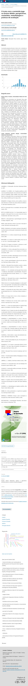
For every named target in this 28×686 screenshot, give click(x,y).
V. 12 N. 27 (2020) (13, 4)
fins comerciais (9, 498)
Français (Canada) (6, 521)
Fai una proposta (6, 509)
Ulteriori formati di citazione (8, 469)
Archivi (7, 4)
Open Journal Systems (7, 554)
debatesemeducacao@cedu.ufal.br (14, 666)
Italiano (4, 523)
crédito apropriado (8, 495)
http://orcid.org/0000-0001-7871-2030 (8, 25)
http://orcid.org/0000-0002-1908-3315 (8, 30)
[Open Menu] (1, 1)
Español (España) (6, 519)
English (3, 517)
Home (2, 4)
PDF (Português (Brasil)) (8, 446)
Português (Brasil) (6, 525)
